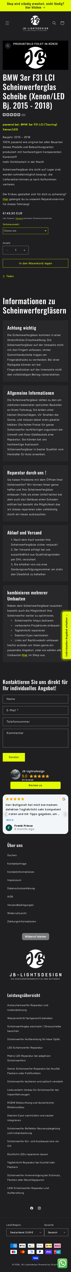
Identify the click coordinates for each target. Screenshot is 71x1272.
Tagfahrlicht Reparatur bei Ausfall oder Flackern (31, 1165)
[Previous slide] (6, 814)
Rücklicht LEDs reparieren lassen (27, 1154)
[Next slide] (65, 814)
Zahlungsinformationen (21, 921)
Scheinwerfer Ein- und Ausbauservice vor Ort (33, 1143)
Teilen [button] (10, 276)
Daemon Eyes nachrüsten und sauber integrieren (30, 1118)
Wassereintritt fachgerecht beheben (30, 1018)
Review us (35, 785)
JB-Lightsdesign (33, 771)
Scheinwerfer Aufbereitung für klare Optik (33, 1039)
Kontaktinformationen (20, 871)
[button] (7, 23)
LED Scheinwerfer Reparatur (25, 1047)
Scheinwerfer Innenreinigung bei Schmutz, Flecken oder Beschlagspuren (34, 1177)
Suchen (12, 855)
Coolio (19, 825)
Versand (19, 218)
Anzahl (6, 243)
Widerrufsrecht (16, 913)
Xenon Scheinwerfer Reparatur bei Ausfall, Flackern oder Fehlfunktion (33, 1071)
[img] (11, 115)
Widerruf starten (35, 936)
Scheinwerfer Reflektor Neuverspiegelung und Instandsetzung (33, 1131)
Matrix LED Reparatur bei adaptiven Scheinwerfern (29, 1058)
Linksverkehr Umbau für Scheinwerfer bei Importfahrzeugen (33, 1092)
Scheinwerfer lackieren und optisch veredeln (35, 1081)
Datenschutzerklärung (21, 888)
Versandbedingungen (20, 905)
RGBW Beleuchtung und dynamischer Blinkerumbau (30, 1105)
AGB (10, 896)
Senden (14, 757)
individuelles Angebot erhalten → (66, 635)
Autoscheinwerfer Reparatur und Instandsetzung (27, 1007)
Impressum (14, 880)
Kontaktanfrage (16, 863)
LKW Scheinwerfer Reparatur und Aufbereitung (28, 1190)
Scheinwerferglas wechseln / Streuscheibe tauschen (34, 1029)
